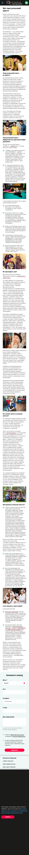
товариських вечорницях (13, 629)
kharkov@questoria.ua (9, 764)
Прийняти (7, 817)
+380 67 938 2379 (8, 761)
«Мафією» (13, 146)
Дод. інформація (8, 717)
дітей (14, 628)
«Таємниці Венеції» (11, 433)
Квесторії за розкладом (11, 611)
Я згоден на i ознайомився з (15, 735)
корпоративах (21, 628)
